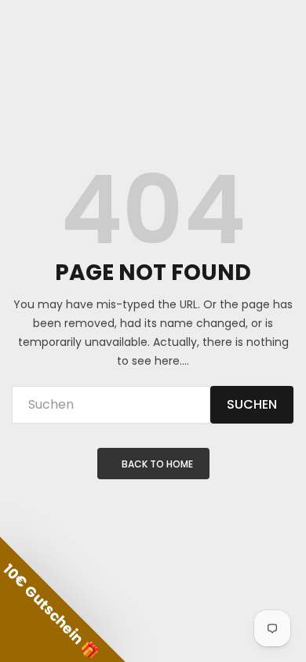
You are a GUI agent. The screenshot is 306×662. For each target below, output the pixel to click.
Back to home (157, 464)
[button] (63, 599)
